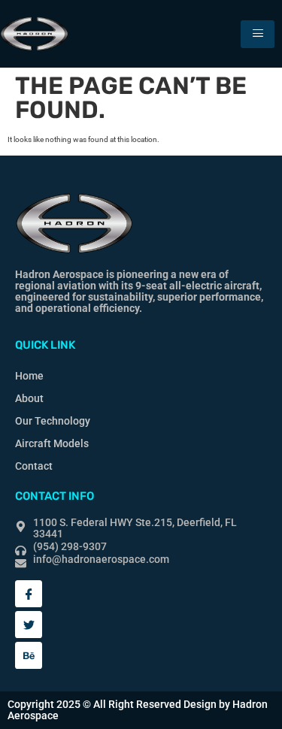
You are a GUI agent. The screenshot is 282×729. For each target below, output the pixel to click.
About (29, 398)
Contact (34, 466)
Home (29, 376)
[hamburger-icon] (257, 34)
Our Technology (52, 421)
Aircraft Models (52, 443)
